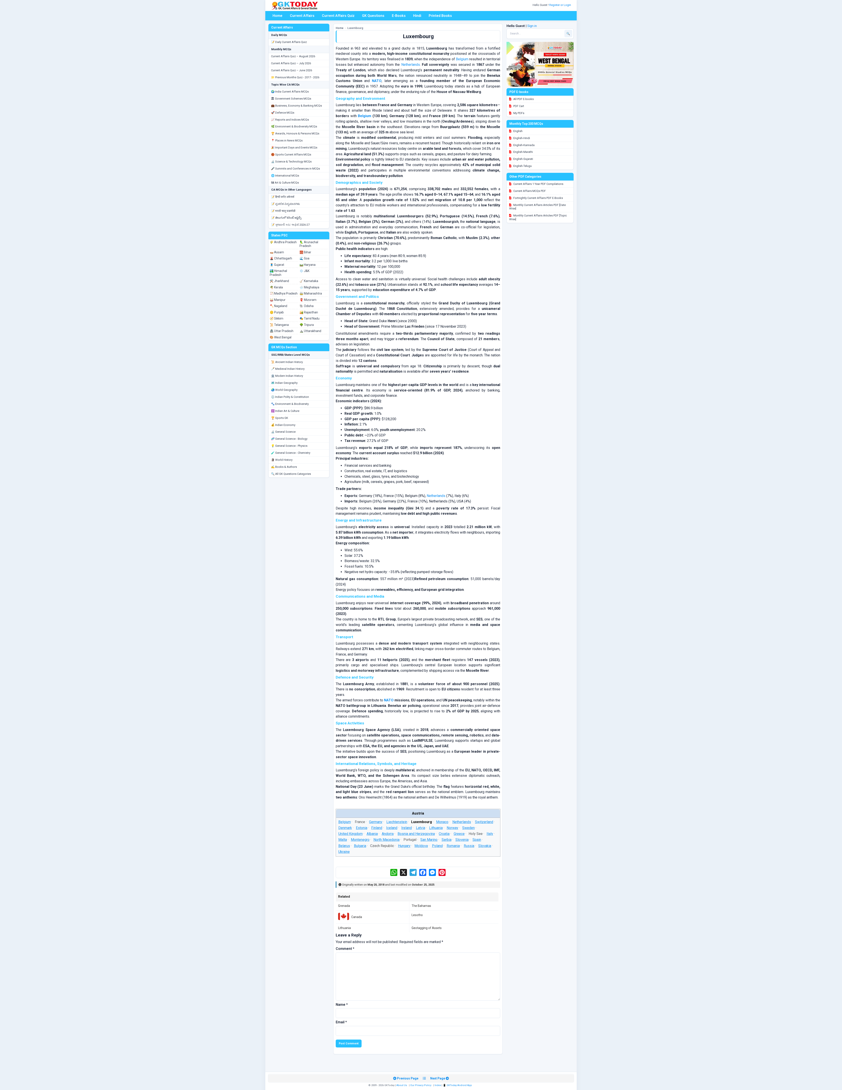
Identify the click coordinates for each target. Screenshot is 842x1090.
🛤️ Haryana (308, 264)
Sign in (532, 26)
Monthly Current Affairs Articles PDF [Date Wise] (537, 206)
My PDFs (518, 113)
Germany (375, 822)
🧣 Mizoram (308, 300)
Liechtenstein (396, 822)
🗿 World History (282, 459)
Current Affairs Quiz (338, 16)
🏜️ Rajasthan (309, 312)
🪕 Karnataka (309, 281)
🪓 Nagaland (278, 306)
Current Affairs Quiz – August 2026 (293, 56)
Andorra (388, 834)
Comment (345, 949)
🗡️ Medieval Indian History (288, 368)
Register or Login (560, 5)
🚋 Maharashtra (311, 293)
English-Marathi (523, 152)
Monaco (442, 822)
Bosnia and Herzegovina (416, 834)
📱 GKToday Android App (458, 1085)
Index (438, 1085)
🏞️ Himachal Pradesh (278, 273)
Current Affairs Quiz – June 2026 (291, 70)
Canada (356, 917)
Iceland (391, 828)
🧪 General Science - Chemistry (290, 452)
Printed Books (440, 16)
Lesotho (417, 915)
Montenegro (360, 840)
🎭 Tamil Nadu (309, 318)
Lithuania (436, 828)
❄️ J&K (304, 271)
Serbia (446, 840)
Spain (477, 840)
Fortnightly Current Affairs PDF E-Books (538, 198)
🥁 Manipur (277, 300)
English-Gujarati (523, 159)
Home (277, 16)
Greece (458, 834)
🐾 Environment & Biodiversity (290, 404)
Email (341, 1022)
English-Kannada (524, 145)
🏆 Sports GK (279, 418)
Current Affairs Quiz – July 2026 (291, 63)
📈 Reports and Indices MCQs (290, 119)
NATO (377, 81)
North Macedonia (386, 840)
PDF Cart (518, 106)
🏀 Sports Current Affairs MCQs (291, 154)
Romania (453, 845)
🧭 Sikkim (276, 318)
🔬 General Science (283, 431)
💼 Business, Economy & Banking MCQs (296, 105)
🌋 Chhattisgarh (281, 258)
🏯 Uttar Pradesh (281, 331)
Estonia (361, 828)
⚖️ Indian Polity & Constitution (290, 396)
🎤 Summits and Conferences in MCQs (295, 168)
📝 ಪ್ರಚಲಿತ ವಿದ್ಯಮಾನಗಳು (285, 203)
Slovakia (484, 845)
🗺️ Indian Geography (284, 382)
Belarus (344, 845)
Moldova (421, 845)
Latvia (420, 828)
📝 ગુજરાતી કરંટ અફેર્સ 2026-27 (290, 224)
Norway (452, 828)
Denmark (345, 828)
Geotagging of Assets (427, 928)
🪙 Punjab (277, 312)
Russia (469, 845)
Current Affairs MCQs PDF (529, 191)
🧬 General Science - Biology (289, 438)
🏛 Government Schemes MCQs (291, 98)
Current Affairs (302, 16)
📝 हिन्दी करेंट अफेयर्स (282, 196)
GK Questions (373, 16)
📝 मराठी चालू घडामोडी (283, 211)
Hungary (404, 845)
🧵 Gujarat (277, 264)
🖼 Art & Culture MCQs (285, 182)
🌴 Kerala (276, 287)
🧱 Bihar (305, 252)
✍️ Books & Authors (284, 466)
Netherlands (410, 65)
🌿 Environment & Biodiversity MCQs (294, 126)
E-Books (399, 16)
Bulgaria (360, 845)
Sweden (468, 828)
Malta (342, 840)
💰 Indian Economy (283, 425)
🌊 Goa (304, 258)
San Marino (428, 840)
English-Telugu (522, 166)
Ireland (406, 828)
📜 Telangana (279, 325)
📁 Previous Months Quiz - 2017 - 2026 (295, 77)
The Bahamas (421, 906)
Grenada (344, 906)
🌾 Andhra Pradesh (283, 242)
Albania (372, 834)
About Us (401, 1085)
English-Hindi (521, 138)
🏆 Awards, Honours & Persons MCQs (295, 133)
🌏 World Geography (284, 389)
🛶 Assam (277, 252)
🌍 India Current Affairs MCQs (290, 91)
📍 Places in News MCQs (287, 140)
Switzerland (484, 822)
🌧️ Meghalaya (309, 287)
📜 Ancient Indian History (287, 362)
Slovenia (462, 840)
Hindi (417, 16)
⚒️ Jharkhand (279, 281)
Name (342, 1004)
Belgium (462, 59)
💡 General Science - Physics (289, 445)
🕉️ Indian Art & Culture (285, 411)
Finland (376, 828)
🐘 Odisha (307, 306)
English (518, 131)
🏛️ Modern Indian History (287, 375)
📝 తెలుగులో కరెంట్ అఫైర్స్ (286, 217)
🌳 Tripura (307, 325)
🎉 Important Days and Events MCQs (294, 147)
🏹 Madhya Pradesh (284, 293)
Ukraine (344, 852)
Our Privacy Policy (420, 1085)
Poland (437, 845)
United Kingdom (350, 834)
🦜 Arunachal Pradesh (309, 244)
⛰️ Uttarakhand (310, 331)
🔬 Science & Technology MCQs (291, 161)
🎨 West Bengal (280, 337)
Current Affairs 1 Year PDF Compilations (538, 184)
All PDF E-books (523, 99)
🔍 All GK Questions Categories (291, 473)
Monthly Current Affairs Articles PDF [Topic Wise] (538, 217)
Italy (490, 834)
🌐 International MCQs (285, 175)
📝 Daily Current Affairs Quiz (289, 42)
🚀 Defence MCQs (282, 112)
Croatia (444, 834)
